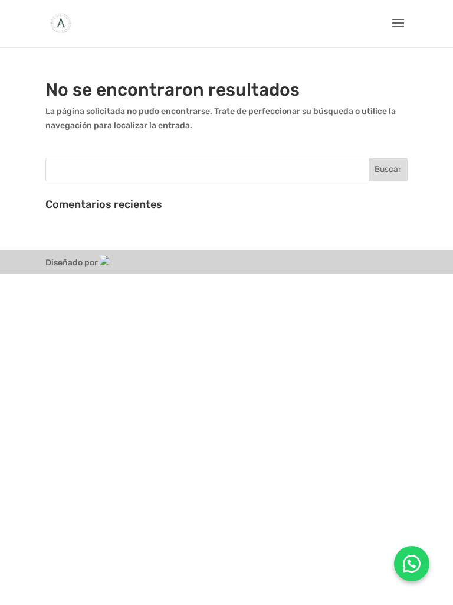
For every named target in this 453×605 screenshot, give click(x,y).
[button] (411, 563)
